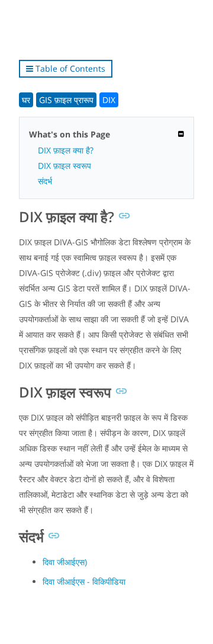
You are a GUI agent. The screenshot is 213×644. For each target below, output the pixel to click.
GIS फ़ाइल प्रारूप (66, 99)
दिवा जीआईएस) (65, 562)
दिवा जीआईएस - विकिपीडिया (84, 581)
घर (26, 99)
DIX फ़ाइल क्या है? (65, 150)
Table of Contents (69, 68)
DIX (108, 99)
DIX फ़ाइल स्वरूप (64, 165)
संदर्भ (45, 181)
